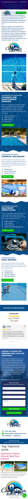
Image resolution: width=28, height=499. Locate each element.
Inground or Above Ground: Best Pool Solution (10, 456)
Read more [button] (5, 338)
